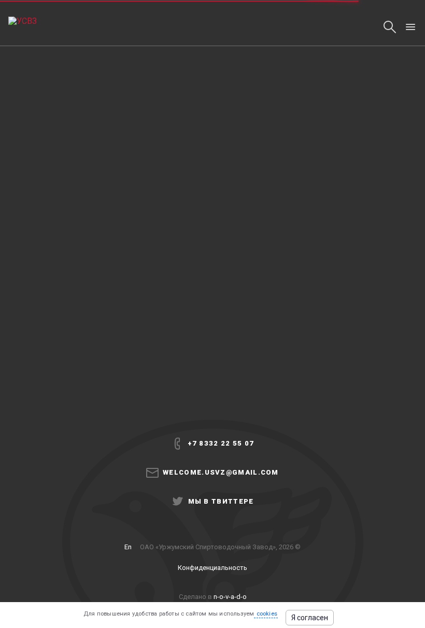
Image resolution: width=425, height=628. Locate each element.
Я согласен (309, 617)
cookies (265, 613)
